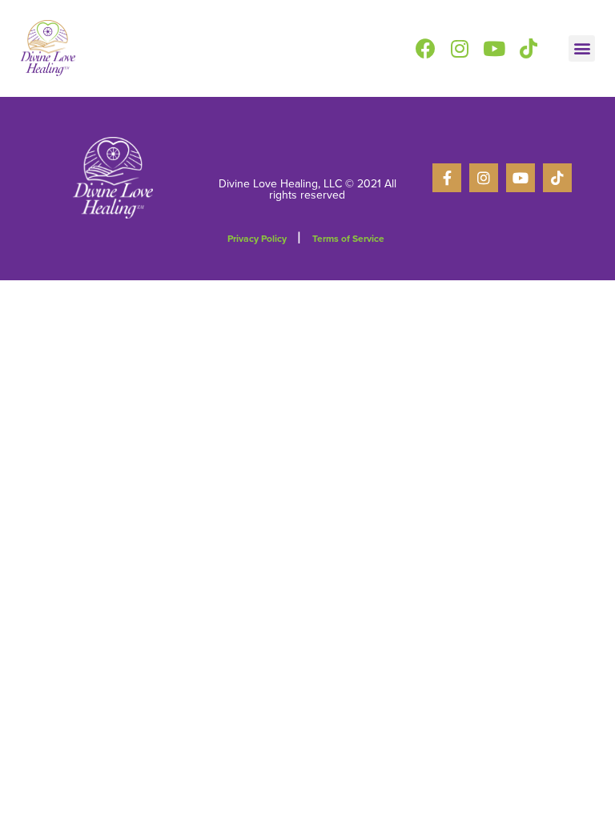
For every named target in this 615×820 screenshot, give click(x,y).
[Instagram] (460, 48)
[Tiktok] (528, 48)
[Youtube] (494, 48)
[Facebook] (425, 48)
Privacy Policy (257, 238)
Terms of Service (348, 238)
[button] (582, 48)
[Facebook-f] (446, 177)
